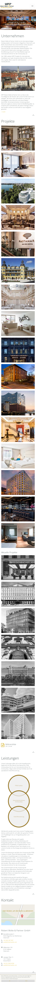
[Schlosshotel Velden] (18, 270)
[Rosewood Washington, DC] (18, 376)
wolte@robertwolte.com (10, 942)
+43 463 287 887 (8, 940)
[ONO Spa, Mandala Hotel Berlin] (18, 323)
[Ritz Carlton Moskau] (18, 429)
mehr (4, 112)
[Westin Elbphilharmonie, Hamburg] (18, 403)
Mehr (26, 980)
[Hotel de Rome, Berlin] (18, 297)
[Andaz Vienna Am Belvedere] (18, 164)
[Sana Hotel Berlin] (18, 535)
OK (9, 980)
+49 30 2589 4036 (8, 963)
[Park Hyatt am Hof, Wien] (18, 217)
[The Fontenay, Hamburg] (18, 191)
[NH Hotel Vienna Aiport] (18, 456)
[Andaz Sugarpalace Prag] (18, 138)
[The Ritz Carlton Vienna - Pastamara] (18, 244)
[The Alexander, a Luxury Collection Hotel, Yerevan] (18, 350)
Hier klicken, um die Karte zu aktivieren (18, 911)
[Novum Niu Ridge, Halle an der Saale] (18, 482)
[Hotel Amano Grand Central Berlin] (18, 509)
